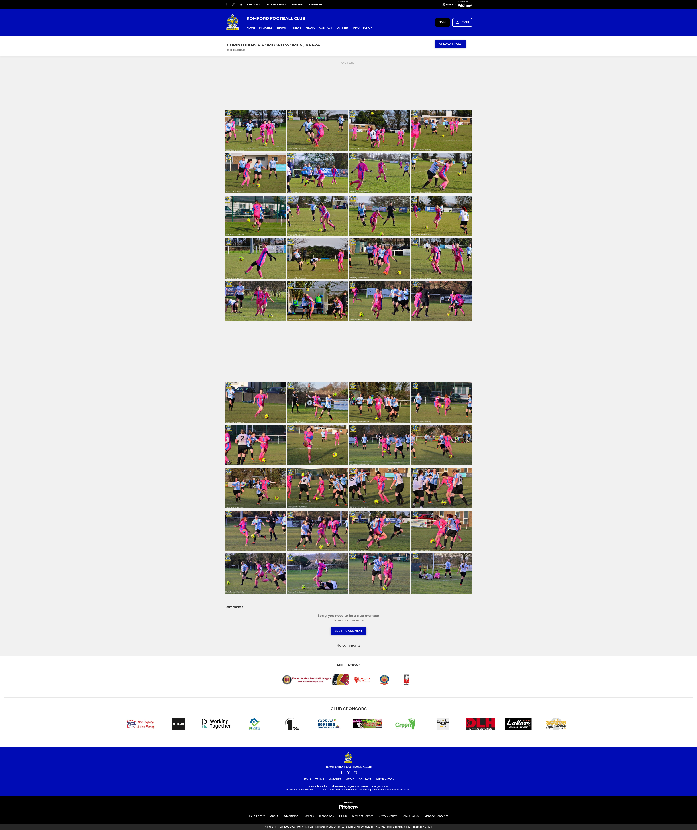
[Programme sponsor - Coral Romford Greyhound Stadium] (329, 724)
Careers (309, 816)
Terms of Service (363, 816)
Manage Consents (436, 816)
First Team (253, 4)
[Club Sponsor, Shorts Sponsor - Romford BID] (216, 724)
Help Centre (257, 816)
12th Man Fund (276, 4)
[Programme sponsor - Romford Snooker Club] (367, 724)
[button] (250, 27)
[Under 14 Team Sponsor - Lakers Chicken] (518, 724)
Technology (326, 816)
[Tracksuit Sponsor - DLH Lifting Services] (480, 724)
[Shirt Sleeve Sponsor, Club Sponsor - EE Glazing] (254, 724)
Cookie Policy (410, 816)
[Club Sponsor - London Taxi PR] (442, 724)
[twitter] (233, 4)
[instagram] (241, 4)
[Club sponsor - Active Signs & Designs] (556, 724)
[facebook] (226, 4)
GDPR (343, 816)
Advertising (291, 816)
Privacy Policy (388, 816)
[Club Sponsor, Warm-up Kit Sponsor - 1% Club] (291, 724)
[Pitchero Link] (465, 6)
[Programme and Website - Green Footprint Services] (405, 724)
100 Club (297, 4)
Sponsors (315, 4)
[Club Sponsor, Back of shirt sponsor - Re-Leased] (178, 724)
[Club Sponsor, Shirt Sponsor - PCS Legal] (140, 724)
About (274, 816)
